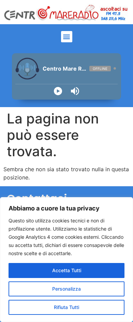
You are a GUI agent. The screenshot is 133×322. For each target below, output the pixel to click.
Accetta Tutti (66, 270)
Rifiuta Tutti (66, 307)
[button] (66, 36)
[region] (66, 259)
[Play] (58, 91)
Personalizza (66, 289)
